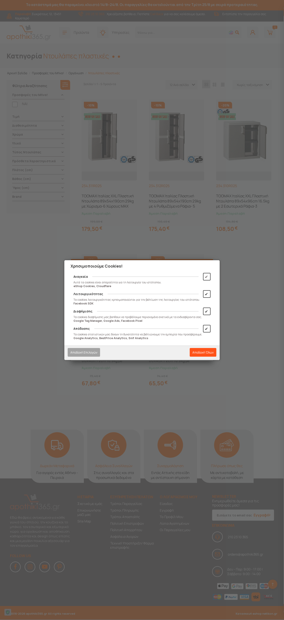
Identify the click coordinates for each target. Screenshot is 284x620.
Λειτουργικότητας (88, 294)
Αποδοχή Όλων (203, 352)
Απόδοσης (81, 328)
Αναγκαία (80, 276)
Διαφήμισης (83, 311)
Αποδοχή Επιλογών (83, 352)
